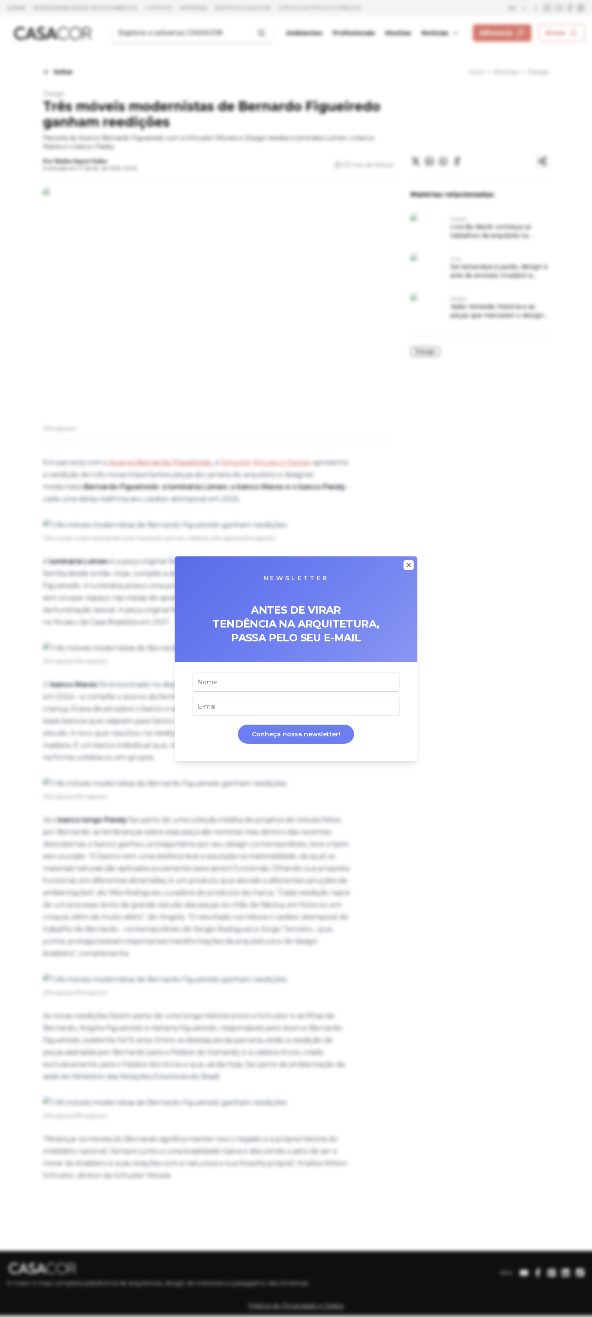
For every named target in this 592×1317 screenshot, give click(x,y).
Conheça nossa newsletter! (296, 734)
